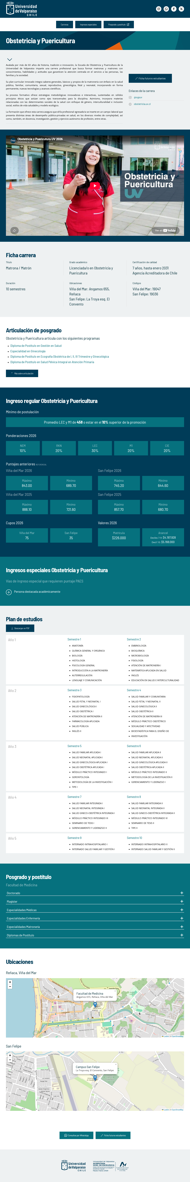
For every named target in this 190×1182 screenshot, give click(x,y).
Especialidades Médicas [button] (22, 910)
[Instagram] (158, 9)
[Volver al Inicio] (21, 9)
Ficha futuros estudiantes (152, 78)
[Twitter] (181, 9)
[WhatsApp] (166, 9)
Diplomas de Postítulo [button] (20, 935)
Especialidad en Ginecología (27, 351)
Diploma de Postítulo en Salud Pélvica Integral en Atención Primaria (52, 362)
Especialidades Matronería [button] (23, 927)
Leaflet (166, 1036)
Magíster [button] (12, 901)
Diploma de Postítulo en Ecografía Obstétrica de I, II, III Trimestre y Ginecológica (59, 356)
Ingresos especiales (88, 24)
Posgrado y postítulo (117, 24)
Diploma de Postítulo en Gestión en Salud (36, 345)
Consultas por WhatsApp (78, 1135)
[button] (95, 1005)
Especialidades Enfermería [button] (23, 918)
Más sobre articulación (23, 373)
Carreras (64, 24)
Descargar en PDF (22, 628)
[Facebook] (173, 9)
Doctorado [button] (13, 893)
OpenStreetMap (177, 1036)
